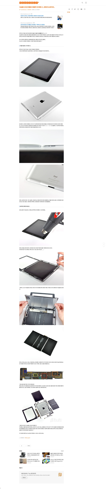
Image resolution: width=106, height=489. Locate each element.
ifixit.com (27, 437)
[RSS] (69, 9)
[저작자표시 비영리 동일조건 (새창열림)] (33, 445)
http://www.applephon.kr (27, 22)
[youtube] (81, 9)
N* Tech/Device (23, 9)
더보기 (62, 451)
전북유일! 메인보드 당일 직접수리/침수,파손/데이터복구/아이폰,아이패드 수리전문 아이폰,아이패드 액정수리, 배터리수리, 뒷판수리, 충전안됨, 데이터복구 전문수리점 (38, 27)
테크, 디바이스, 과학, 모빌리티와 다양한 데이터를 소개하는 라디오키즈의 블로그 (35, 475)
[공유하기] (23, 446)
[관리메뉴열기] (104, 243)
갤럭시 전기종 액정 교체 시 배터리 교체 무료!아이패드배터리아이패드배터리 (36, 17)
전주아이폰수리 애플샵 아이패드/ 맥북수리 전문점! (33, 24)
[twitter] (75, 9)
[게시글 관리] (24, 446)
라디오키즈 (29, 9)
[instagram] (78, 9)
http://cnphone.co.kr (25, 14)
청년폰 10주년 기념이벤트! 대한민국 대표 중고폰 (32, 15)
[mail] (84, 9)
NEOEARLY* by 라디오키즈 (28, 473)
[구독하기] (104, 246)
